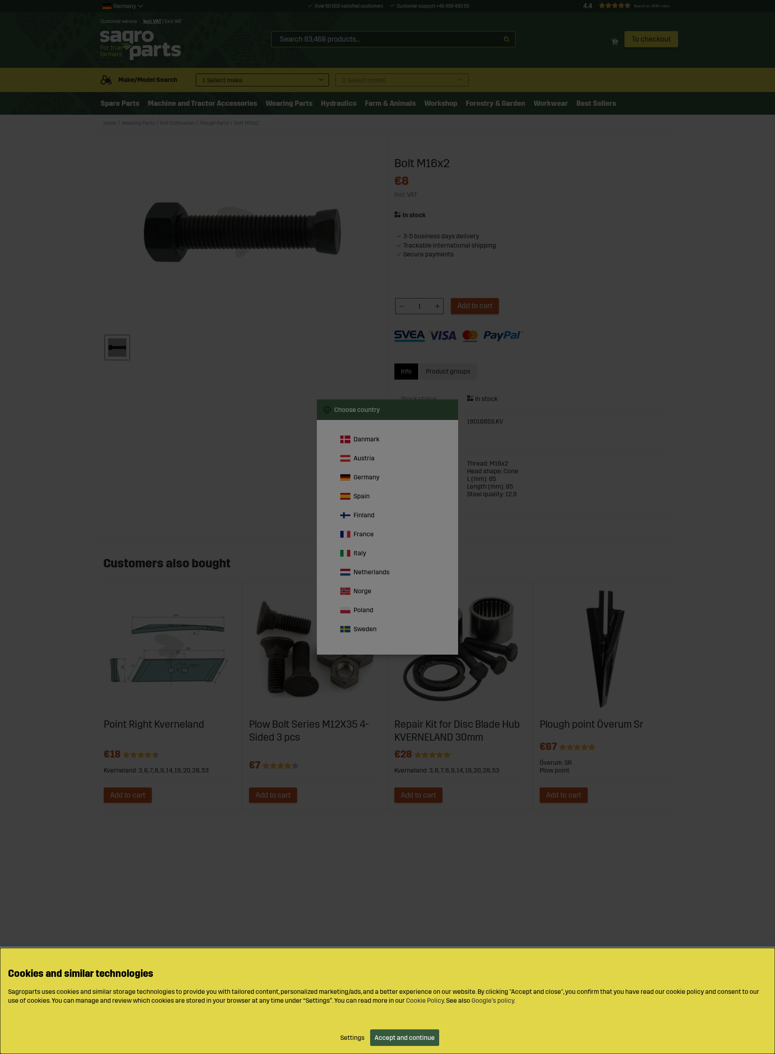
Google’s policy (492, 1000)
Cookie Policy (425, 1000)
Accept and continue (405, 1037)
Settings (352, 1037)
